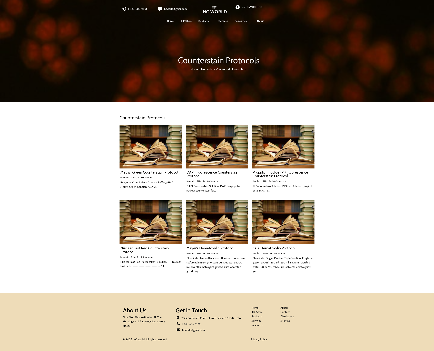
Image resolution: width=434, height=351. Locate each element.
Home (194, 69)
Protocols (206, 69)
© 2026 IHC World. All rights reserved (145, 339)
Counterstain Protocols (229, 69)
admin (126, 177)
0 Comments (147, 177)
